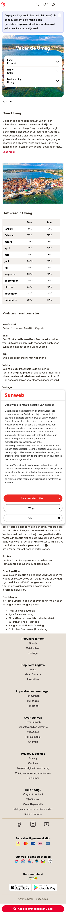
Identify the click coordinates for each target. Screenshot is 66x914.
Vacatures (33, 731)
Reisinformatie (33, 814)
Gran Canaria (33, 674)
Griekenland (33, 648)
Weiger (31, 508)
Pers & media (33, 736)
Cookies (33, 763)
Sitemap (33, 741)
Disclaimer (33, 778)
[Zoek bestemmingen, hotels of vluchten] (37, 4)
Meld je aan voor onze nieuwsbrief (33, 809)
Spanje (33, 643)
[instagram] (33, 826)
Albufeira (33, 705)
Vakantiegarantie (33, 804)
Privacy (33, 758)
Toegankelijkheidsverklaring (33, 768)
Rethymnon (33, 695)
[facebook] (19, 826)
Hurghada (33, 700)
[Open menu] (60, 4)
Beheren (32, 518)
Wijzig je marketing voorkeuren (33, 773)
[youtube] (46, 826)
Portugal (33, 653)
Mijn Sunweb (33, 799)
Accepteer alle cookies (32, 498)
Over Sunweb (33, 722)
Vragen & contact (33, 794)
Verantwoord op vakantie (33, 726)
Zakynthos (33, 679)
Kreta (33, 669)
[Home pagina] (3, 4)
